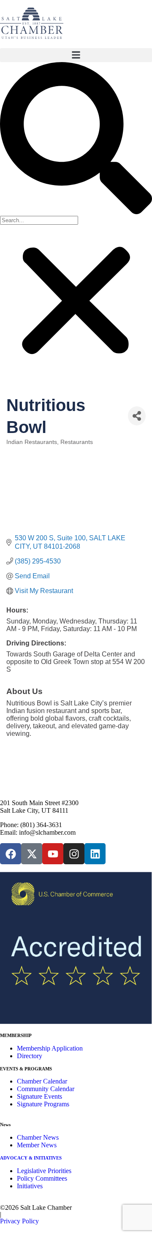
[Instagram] (73, 853)
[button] (76, 55)
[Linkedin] (95, 853)
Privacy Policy (19, 1221)
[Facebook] (10, 853)
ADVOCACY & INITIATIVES (31, 1157)
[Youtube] (52, 853)
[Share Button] (137, 415)
